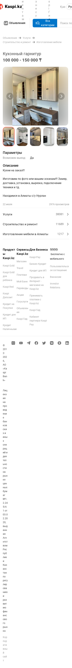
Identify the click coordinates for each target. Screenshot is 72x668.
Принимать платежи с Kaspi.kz (36, 299)
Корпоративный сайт (5, 649)
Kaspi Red (8, 286)
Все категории (47, 23)
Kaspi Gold (9, 265)
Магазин (22, 261)
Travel (20, 268)
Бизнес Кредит (38, 263)
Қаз (62, 6)
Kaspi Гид (22, 318)
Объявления (17, 23)
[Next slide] (61, 96)
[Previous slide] (9, 96)
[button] (9, 136)
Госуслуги (22, 301)
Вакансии (55, 276)
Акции (20, 294)
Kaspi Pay (35, 257)
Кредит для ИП (38, 270)
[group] (35, 96)
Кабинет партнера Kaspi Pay (38, 320)
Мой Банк (22, 281)
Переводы (22, 288)
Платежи (22, 274)
